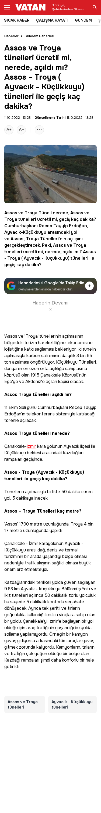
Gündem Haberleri (39, 36)
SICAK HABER (17, 20)
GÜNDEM (83, 20)
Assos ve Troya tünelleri (23, 704)
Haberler (11, 36)
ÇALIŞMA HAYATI (52, 20)
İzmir (31, 446)
